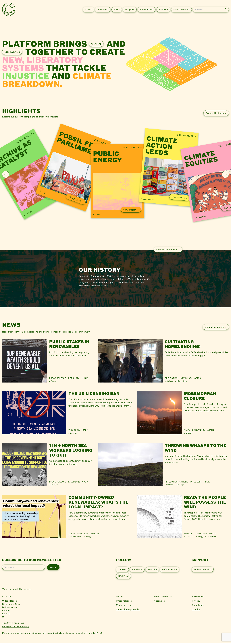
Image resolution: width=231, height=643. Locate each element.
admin (197, 378)
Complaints (198, 605)
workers (96, 43)
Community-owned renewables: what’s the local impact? (98, 502)
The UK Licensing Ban (94, 393)
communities (12, 51)
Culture (28, 213)
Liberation (201, 217)
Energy (43, 192)
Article (183, 481)
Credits (196, 609)
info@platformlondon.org (15, 626)
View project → (76, 199)
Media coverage (124, 605)
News (187, 430)
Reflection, (172, 481)
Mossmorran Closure (200, 396)
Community (148, 199)
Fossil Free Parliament (80, 144)
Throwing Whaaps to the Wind (195, 448)
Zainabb (95, 533)
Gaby (85, 430)
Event (71, 533)
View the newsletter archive (17, 589)
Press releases (124, 600)
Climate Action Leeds (161, 146)
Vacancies (159, 600)
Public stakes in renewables (69, 344)
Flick (207, 481)
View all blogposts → (216, 326)
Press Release (57, 378)
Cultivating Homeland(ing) (183, 344)
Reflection (171, 378)
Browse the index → (216, 113)
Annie (85, 378)
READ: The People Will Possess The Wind (205, 502)
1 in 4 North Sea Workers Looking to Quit (70, 450)
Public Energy (107, 156)
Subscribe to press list (128, 609)
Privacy (196, 600)
